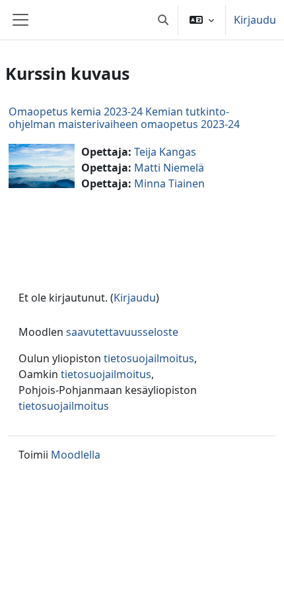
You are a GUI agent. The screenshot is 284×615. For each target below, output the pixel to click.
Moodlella (75, 454)
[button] (163, 20)
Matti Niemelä (169, 167)
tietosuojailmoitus (149, 358)
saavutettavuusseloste (122, 332)
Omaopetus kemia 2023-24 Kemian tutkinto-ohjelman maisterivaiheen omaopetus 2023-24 (124, 117)
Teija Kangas (165, 152)
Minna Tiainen (169, 183)
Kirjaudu (255, 20)
